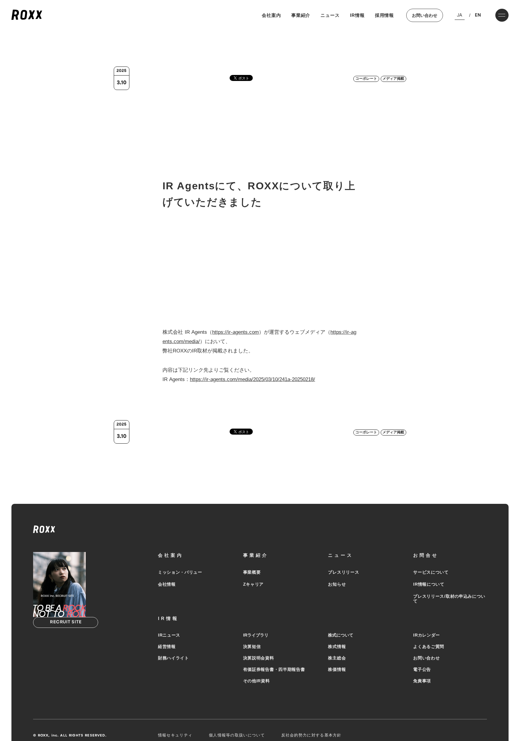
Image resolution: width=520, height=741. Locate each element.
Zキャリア (253, 584)
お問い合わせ (424, 15)
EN (478, 15)
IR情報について (428, 584)
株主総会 (337, 658)
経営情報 (167, 646)
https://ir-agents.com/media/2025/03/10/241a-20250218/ (252, 379)
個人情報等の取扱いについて (237, 735)
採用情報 (384, 15)
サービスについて (431, 572)
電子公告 (422, 669)
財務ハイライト (173, 658)
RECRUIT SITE (65, 622)
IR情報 (357, 15)
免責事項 (422, 680)
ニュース (330, 15)
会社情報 (167, 584)
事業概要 (252, 572)
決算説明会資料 (258, 658)
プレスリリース (343, 572)
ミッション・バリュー (180, 572)
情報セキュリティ (175, 735)
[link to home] (26, 15)
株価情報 (337, 669)
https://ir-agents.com (235, 332)
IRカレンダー (426, 635)
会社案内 (271, 15)
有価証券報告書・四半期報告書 (274, 669)
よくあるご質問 (428, 646)
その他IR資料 (256, 680)
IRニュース (169, 635)
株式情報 (337, 646)
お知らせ (337, 584)
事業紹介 (301, 15)
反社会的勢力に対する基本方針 (311, 735)
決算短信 (252, 646)
